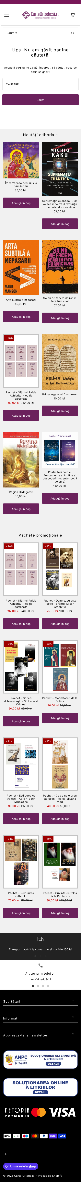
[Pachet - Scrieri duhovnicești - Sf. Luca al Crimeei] (21, 667)
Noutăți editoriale (40, 135)
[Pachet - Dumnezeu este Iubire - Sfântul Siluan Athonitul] (60, 569)
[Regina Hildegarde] (21, 459)
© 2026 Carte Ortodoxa (18, 1175)
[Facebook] (6, 1154)
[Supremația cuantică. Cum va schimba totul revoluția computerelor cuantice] (60, 169)
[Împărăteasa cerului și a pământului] (21, 160)
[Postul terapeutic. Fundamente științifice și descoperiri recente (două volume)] (60, 450)
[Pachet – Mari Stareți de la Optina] (60, 667)
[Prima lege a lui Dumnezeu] (60, 362)
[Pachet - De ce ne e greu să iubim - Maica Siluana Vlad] (60, 764)
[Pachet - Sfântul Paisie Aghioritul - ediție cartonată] (21, 361)
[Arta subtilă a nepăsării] (21, 267)
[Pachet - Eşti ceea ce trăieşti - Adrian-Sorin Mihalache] (21, 764)
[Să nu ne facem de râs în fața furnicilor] (60, 266)
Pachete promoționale (40, 535)
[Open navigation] (7, 15)
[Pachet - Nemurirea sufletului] (21, 862)
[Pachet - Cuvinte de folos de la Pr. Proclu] (60, 862)
